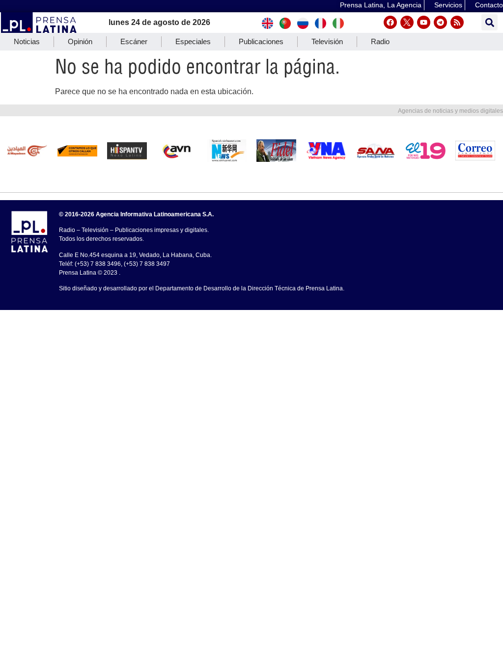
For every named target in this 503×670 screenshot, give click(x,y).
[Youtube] (423, 22)
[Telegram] (440, 22)
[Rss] (457, 22)
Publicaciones (261, 41)
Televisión (327, 41)
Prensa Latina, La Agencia (380, 5)
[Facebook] (390, 22)
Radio (380, 41)
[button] (489, 22)
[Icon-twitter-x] (407, 22)
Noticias (27, 41)
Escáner (133, 41)
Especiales (193, 41)
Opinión (80, 41)
